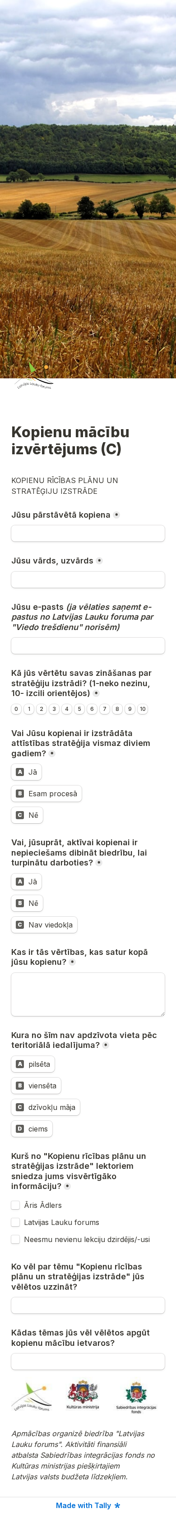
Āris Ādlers (43, 1205)
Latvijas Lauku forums (61, 1222)
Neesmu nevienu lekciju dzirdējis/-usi (87, 1239)
